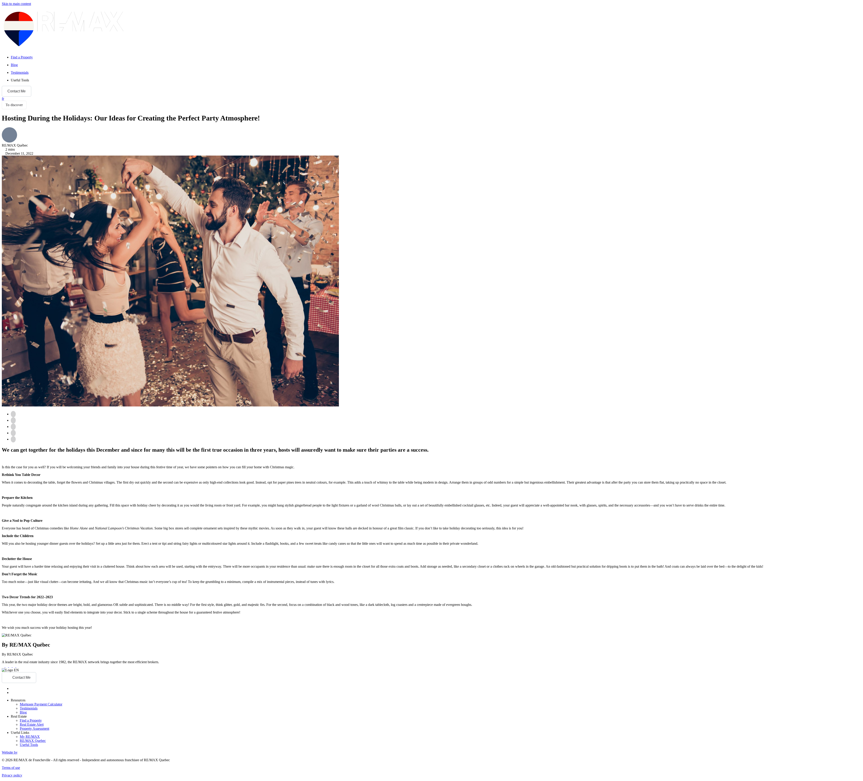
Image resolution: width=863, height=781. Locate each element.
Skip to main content (16, 4)
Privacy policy (12, 775)
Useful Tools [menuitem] (20, 80)
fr (3, 98)
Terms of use (11, 768)
